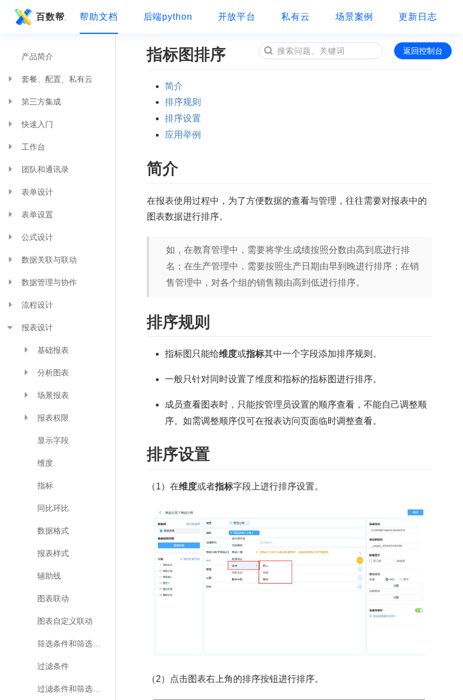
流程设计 (37, 304)
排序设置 (183, 118)
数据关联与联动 (49, 259)
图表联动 (53, 598)
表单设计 (37, 191)
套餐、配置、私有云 (57, 79)
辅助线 (49, 575)
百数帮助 (50, 16)
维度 (45, 462)
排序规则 (183, 102)
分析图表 (53, 372)
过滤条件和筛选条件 (72, 688)
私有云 (295, 16)
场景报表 (53, 395)
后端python (168, 16)
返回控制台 (423, 50)
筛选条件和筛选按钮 (72, 643)
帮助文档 (99, 16)
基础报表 (53, 350)
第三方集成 (41, 101)
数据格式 (53, 530)
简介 (174, 86)
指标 (45, 485)
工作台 (33, 146)
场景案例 (354, 16)
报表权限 (53, 417)
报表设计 (37, 327)
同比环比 (53, 508)
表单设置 (37, 214)
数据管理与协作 (49, 282)
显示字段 (53, 440)
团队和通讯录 (45, 169)
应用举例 (183, 134)
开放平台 (237, 16)
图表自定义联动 (65, 620)
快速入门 (37, 124)
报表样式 (53, 553)
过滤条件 (53, 666)
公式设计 (37, 237)
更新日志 (418, 16)
